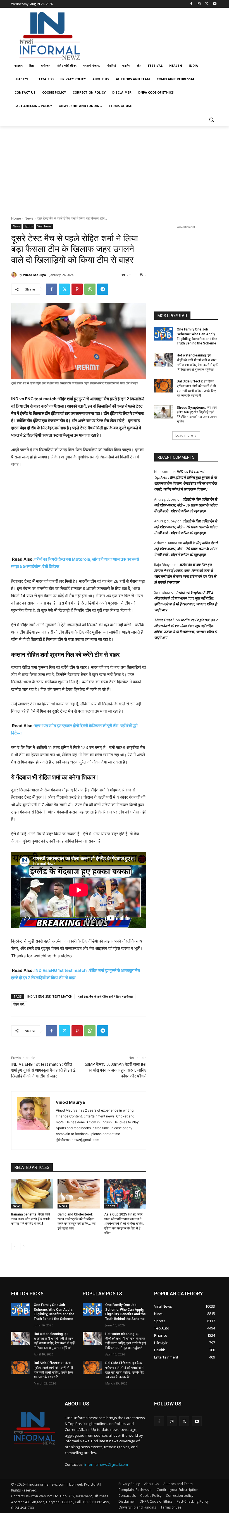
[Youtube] (214, 4)
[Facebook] (191, 4)
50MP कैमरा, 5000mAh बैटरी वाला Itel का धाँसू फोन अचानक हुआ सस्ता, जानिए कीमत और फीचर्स (115, 1070)
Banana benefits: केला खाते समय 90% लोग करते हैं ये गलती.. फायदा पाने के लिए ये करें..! (31, 1219)
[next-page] (23, 1246)
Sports (29, 226)
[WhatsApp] (90, 289)
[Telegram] (102, 289)
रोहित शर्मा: (19, 1004)
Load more (184, 435)
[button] (211, 119)
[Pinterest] (77, 289)
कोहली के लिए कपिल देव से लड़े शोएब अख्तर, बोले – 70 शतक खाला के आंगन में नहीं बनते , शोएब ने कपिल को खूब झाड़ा (185, 505)
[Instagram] (199, 4)
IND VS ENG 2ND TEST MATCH (49, 996)
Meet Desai (163, 619)
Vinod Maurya (34, 275)
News (29, 218)
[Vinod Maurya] (14, 275)
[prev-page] (14, 1246)
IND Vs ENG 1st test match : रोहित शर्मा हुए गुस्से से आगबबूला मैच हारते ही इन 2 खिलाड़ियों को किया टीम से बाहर (43, 1070)
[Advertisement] (152, 34)
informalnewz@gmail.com (106, 1464)
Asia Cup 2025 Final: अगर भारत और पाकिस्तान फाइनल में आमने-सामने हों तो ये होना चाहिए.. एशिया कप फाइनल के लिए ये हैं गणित (124, 1223)
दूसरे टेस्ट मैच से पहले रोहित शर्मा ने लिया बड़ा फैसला (105, 996)
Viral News (44, 226)
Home (16, 218)
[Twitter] (207, 4)
